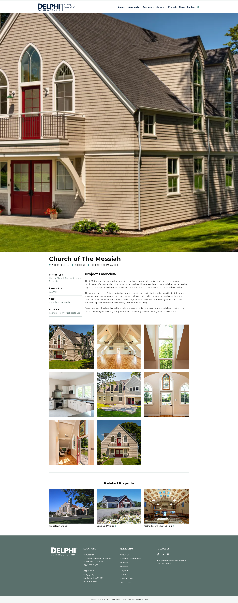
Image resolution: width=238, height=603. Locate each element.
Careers (124, 574)
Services (147, 7)
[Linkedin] (163, 554)
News (182, 7)
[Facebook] (158, 554)
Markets (160, 7)
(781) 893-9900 (90, 565)
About (121, 7)
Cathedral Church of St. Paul (158, 526)
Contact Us (125, 582)
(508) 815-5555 (90, 581)
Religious (80, 265)
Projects (172, 7)
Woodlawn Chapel (58, 526)
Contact (191, 7)
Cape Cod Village (105, 526)
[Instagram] (167, 554)
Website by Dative (141, 599)
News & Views (126, 578)
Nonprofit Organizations (104, 265)
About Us (124, 555)
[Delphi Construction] (56, 7)
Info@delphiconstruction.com (171, 561)
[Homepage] (64, 551)
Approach (133, 7)
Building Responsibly (130, 559)
